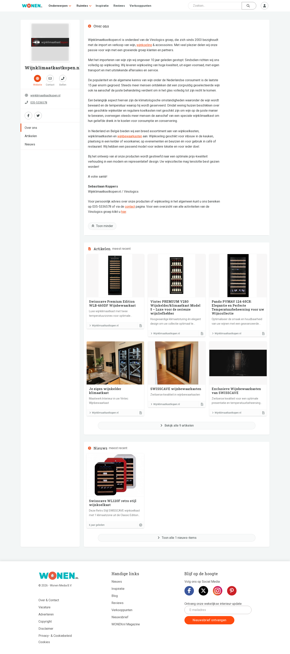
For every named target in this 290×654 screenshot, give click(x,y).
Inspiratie (102, 6)
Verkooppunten (140, 6)
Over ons (31, 128)
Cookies (44, 642)
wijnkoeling (144, 45)
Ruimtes (82, 6)
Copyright (45, 621)
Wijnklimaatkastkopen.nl (105, 325)
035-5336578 (38, 102)
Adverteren (46, 614)
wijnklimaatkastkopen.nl (45, 95)
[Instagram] (217, 591)
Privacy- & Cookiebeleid (55, 636)
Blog (114, 596)
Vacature (44, 607)
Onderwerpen (58, 6)
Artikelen (31, 136)
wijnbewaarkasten (129, 136)
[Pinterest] (232, 591)
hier (123, 212)
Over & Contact (48, 600)
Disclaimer (45, 628)
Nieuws (30, 144)
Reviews (119, 6)
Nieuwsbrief (119, 617)
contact (130, 206)
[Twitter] (203, 591)
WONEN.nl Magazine (125, 624)
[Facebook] (189, 591)
